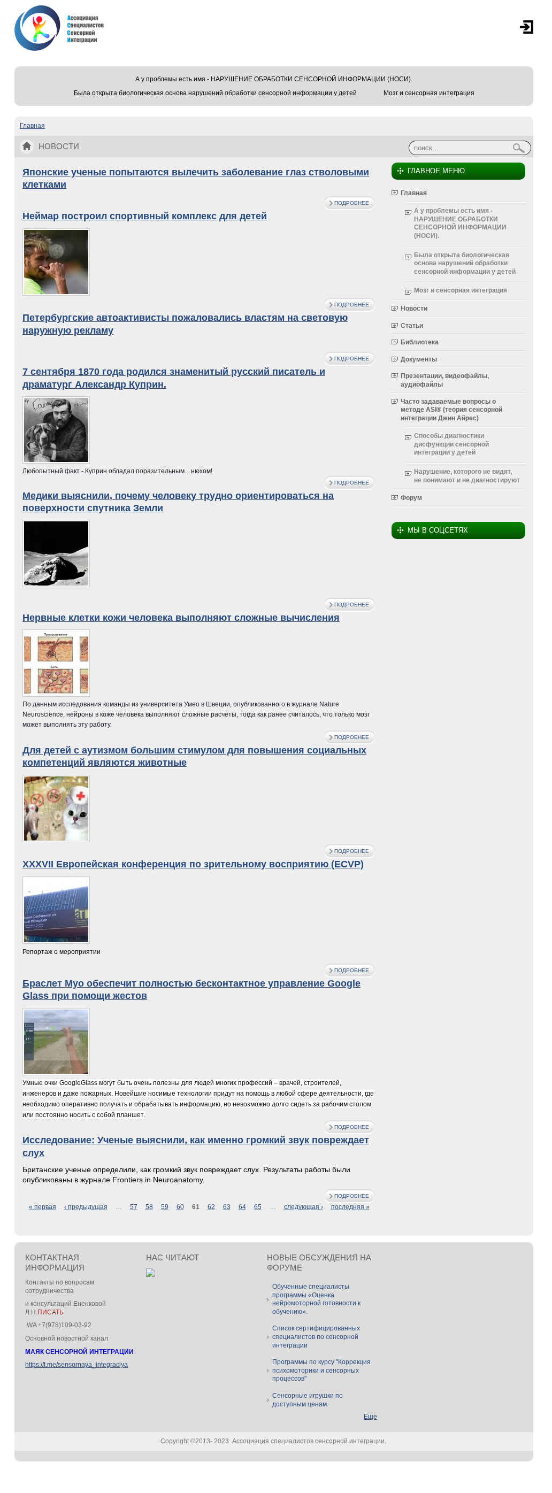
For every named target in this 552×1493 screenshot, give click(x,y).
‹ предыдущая (86, 1207)
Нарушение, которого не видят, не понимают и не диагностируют (467, 476)
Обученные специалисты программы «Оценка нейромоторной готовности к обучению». (316, 1299)
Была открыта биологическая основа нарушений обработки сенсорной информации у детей (215, 93)
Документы (419, 359)
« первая (42, 1207)
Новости (414, 308)
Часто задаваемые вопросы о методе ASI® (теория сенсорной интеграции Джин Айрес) (451, 410)
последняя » (350, 1207)
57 (133, 1207)
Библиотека (420, 342)
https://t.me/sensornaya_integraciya (76, 1364)
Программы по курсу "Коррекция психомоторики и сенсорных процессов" (321, 1370)
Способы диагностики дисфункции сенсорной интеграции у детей (451, 444)
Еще (370, 1416)
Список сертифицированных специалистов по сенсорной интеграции (316, 1337)
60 (180, 1207)
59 (164, 1207)
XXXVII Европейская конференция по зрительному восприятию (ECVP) (193, 864)
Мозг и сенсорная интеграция (429, 93)
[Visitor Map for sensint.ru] (150, 1275)
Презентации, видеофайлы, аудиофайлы (445, 380)
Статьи (412, 325)
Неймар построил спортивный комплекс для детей (144, 216)
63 (227, 1207)
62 (211, 1207)
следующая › (303, 1207)
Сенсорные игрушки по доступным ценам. (307, 1400)
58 (149, 1207)
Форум (411, 498)
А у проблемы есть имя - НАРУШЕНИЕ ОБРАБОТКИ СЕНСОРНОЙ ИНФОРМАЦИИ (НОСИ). (273, 79)
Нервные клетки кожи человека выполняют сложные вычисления (181, 617)
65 (258, 1207)
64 (242, 1207)
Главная (32, 125)
